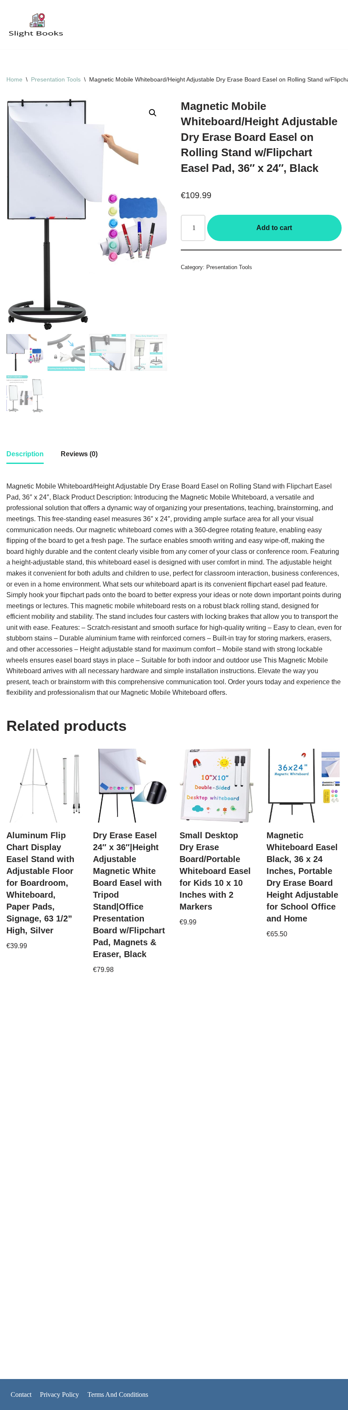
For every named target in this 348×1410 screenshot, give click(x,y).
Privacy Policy (59, 1394)
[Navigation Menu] (332, 24)
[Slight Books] (36, 24)
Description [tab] (25, 454)
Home (14, 79)
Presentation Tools (56, 79)
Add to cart (274, 227)
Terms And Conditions (117, 1394)
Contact (21, 1394)
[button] (152, 113)
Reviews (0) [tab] (79, 454)
